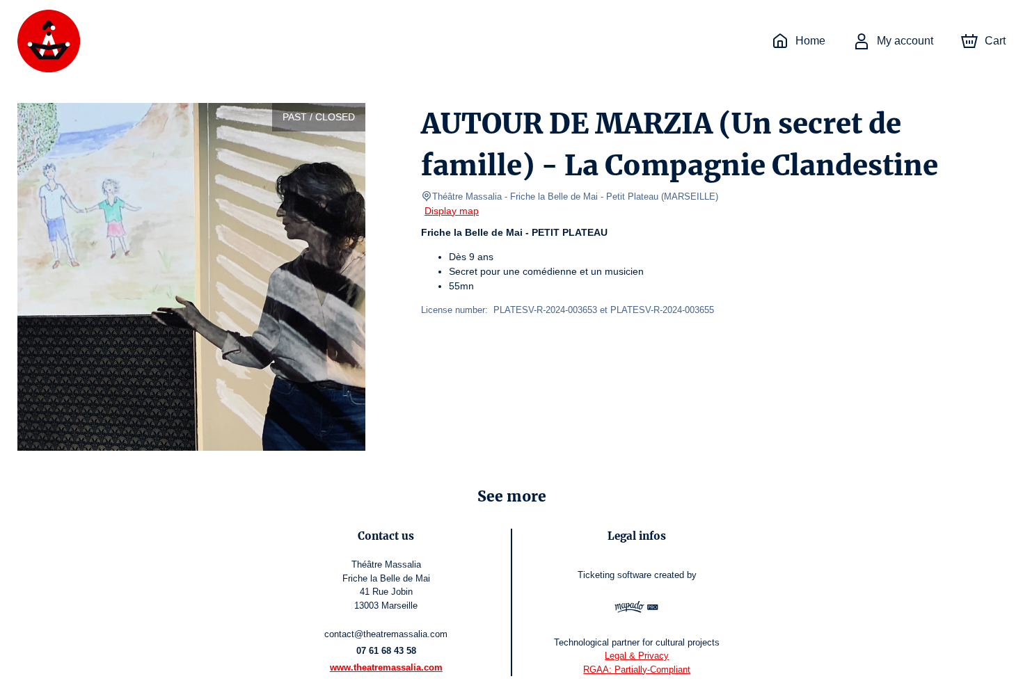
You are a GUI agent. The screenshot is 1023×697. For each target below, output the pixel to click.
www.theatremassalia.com (386, 667)
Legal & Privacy (637, 655)
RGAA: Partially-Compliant (636, 669)
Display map (452, 210)
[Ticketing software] (637, 609)
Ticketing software (614, 575)
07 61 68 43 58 (386, 651)
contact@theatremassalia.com (385, 634)
